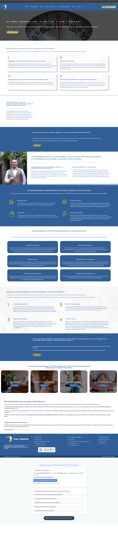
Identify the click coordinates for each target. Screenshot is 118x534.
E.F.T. (41, 6)
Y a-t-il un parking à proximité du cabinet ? (45, 498)
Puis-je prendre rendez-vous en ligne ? (44, 510)
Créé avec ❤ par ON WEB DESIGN (108, 456)
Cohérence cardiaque (50, 6)
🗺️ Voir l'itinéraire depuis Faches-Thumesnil (45, 480)
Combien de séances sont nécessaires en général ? (47, 502)
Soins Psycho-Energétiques (63, 6)
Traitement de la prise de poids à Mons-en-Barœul (71, 395)
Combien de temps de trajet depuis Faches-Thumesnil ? (49, 494)
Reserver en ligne (26, 429)
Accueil (26, 6)
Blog (74, 6)
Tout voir (56, 395)
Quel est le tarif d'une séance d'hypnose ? (45, 506)
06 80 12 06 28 (17, 429)
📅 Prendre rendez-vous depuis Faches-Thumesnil (59, 518)
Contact (79, 6)
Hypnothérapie (34, 6)
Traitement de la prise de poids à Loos (44, 395)
